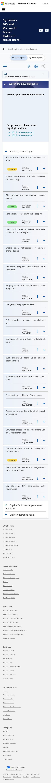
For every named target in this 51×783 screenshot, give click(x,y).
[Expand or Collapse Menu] (3, 9)
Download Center (9, 574)
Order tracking (8, 586)
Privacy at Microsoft (9, 743)
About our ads (35, 777)
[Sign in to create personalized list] (37, 169)
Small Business (8, 678)
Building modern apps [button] (21, 151)
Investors (6, 747)
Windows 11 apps (9, 557)
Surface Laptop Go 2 (9, 541)
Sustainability (7, 759)
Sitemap (6, 774)
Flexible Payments (9, 598)
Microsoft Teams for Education (13, 618)
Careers (5, 731)
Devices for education (10, 614)
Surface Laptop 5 (8, 533)
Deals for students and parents (13, 634)
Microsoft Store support (11, 578)
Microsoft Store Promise (11, 594)
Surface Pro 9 (7, 529)
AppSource (6, 715)
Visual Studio (7, 719)
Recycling (26, 777)
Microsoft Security (9, 654)
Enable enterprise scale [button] (22, 514)
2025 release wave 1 (23, 135)
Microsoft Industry (9, 674)
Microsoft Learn (8, 703)
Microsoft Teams (8, 670)
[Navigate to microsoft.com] (8, 3)
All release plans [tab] (19, 57)
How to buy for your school (12, 626)
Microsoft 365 (7, 553)
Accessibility (7, 755)
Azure (5, 691)
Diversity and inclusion (10, 751)
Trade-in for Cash (8, 590)
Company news (8, 739)
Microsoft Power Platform (11, 666)
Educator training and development (14, 630)
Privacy (26, 774)
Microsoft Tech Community (12, 707)
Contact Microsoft (16, 774)
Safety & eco (17, 777)
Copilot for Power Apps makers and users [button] (23, 505)
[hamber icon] (4, 65)
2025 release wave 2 (23, 132)
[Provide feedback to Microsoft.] (47, 30)
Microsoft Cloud (8, 650)
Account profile (8, 570)
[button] (45, 4)
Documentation (8, 699)
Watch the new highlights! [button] (23, 83)
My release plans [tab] (36, 57)
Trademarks (7, 777)
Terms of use (35, 774)
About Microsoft (8, 735)
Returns (5, 582)
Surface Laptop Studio (10, 545)
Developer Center (9, 695)
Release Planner (27, 3)
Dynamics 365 (7, 658)
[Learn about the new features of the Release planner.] (41, 30)
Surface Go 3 (7, 549)
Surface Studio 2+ (9, 537)
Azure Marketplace (9, 711)
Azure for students (9, 638)
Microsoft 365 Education (11, 622)
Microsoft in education (10, 610)
